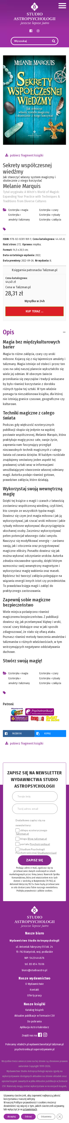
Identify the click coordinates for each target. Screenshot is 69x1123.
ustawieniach (30, 1109)
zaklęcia (56, 219)
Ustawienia (46, 1116)
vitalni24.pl (23, 1044)
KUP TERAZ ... (34, 311)
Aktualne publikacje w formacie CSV (34, 1015)
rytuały (56, 214)
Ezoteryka (13, 210)
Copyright (34, 1066)
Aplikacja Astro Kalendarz (34, 1027)
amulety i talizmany (19, 219)
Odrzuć (28, 1116)
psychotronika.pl (24, 1049)
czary (55, 210)
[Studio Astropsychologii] (34, 13)
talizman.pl (58, 1044)
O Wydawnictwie (34, 984)
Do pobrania (34, 1021)
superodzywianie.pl (43, 1049)
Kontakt (34, 989)
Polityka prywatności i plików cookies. (34, 890)
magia (24, 210)
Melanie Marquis (22, 186)
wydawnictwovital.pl (40, 1044)
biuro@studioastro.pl (34, 970)
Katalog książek (34, 1010)
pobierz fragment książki (26, 155)
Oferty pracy (34, 995)
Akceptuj (11, 1116)
